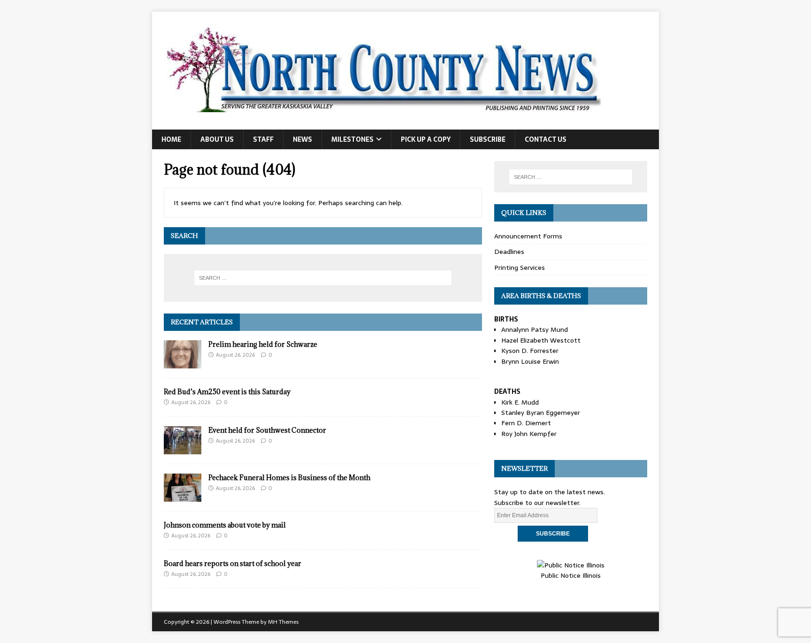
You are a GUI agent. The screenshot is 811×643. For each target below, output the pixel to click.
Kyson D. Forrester (530, 350)
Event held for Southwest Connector (267, 430)
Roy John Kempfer (529, 434)
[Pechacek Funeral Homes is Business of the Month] (182, 496)
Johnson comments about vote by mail (225, 525)
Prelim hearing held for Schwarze (262, 344)
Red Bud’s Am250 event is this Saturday (227, 391)
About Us (217, 139)
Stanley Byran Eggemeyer (540, 412)
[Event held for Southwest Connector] (182, 449)
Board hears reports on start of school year (232, 563)
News (302, 139)
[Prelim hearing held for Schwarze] (182, 363)
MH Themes (283, 622)
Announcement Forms (528, 236)
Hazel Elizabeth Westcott (541, 340)
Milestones (352, 139)
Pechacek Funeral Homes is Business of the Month (289, 477)
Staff (263, 139)
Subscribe (487, 139)
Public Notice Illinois (571, 575)
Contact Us (545, 139)
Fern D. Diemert (526, 423)
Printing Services (519, 267)
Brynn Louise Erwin (530, 361)
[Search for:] (323, 278)
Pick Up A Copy (426, 139)
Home (171, 139)
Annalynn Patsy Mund (534, 329)
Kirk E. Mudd (520, 402)
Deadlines (509, 251)
